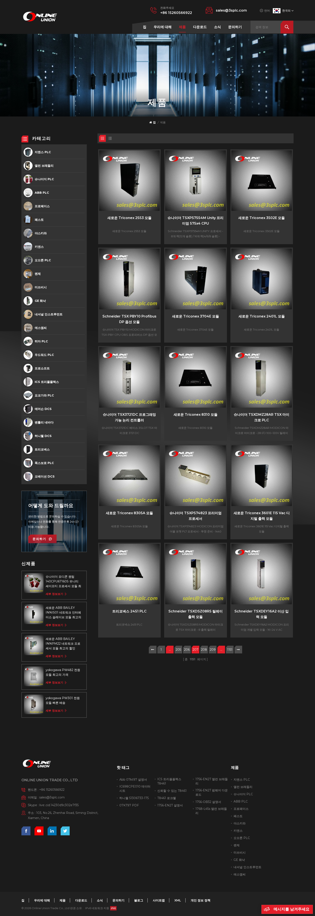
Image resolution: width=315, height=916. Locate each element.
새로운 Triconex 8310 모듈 (196, 415)
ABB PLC (42, 193)
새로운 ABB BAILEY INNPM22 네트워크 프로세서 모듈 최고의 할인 (63, 643)
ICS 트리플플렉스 (47, 382)
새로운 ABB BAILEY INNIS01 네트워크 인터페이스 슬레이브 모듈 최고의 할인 (63, 613)
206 (187, 649)
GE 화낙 (40, 301)
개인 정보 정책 (200, 900)
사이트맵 (159, 900)
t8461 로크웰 (166, 798)
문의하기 (235, 27)
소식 (217, 27)
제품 (182, 27)
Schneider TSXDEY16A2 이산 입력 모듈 (261, 614)
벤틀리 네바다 (44, 422)
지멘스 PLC (43, 152)
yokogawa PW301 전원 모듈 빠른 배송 (63, 700)
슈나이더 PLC (44, 179)
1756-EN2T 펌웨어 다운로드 (211, 792)
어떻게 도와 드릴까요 (50, 505)
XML (177, 900)
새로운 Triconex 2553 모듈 (129, 218)
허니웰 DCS (43, 436)
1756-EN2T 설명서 (170, 805)
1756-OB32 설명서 (208, 802)
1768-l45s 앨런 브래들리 (211, 811)
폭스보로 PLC (44, 463)
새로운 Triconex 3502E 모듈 (261, 218)
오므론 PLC (43, 260)
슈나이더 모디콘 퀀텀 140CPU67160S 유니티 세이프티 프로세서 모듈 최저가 (63, 581)
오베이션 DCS (45, 476)
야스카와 (41, 233)
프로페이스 (42, 206)
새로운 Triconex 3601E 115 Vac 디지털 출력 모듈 (262, 516)
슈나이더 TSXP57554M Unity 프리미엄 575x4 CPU (196, 220)
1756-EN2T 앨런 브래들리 (211, 781)
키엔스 (39, 247)
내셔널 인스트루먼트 (49, 314)
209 (213, 649)
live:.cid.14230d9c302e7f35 (59, 805)
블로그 (138, 900)
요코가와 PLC (44, 395)
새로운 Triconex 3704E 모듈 (195, 316)
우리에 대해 (163, 27)
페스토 (39, 220)
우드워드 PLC (44, 355)
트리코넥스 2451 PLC (129, 611)
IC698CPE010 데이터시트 (134, 788)
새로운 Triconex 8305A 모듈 (129, 513)
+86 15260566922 (176, 13)
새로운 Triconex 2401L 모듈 (261, 316)
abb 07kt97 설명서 (133, 779)
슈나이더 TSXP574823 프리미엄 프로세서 (196, 516)
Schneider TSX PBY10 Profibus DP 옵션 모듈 (129, 319)
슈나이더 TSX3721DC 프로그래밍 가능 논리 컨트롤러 (129, 417)
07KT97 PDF (129, 805)
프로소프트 (42, 368)
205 (178, 649)
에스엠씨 (41, 328)
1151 (229, 649)
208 (204, 649)
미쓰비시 (41, 287)
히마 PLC (41, 341)
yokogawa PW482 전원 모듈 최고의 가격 (63, 672)
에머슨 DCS (43, 409)
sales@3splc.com (231, 10)
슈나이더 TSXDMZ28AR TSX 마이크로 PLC (261, 417)
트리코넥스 (42, 449)
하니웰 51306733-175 (134, 798)
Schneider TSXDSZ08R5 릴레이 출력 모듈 (195, 614)
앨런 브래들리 (44, 166)
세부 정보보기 (54, 594)
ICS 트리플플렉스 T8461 (169, 781)
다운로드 (200, 27)
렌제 (38, 274)
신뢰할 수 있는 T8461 (172, 791)
